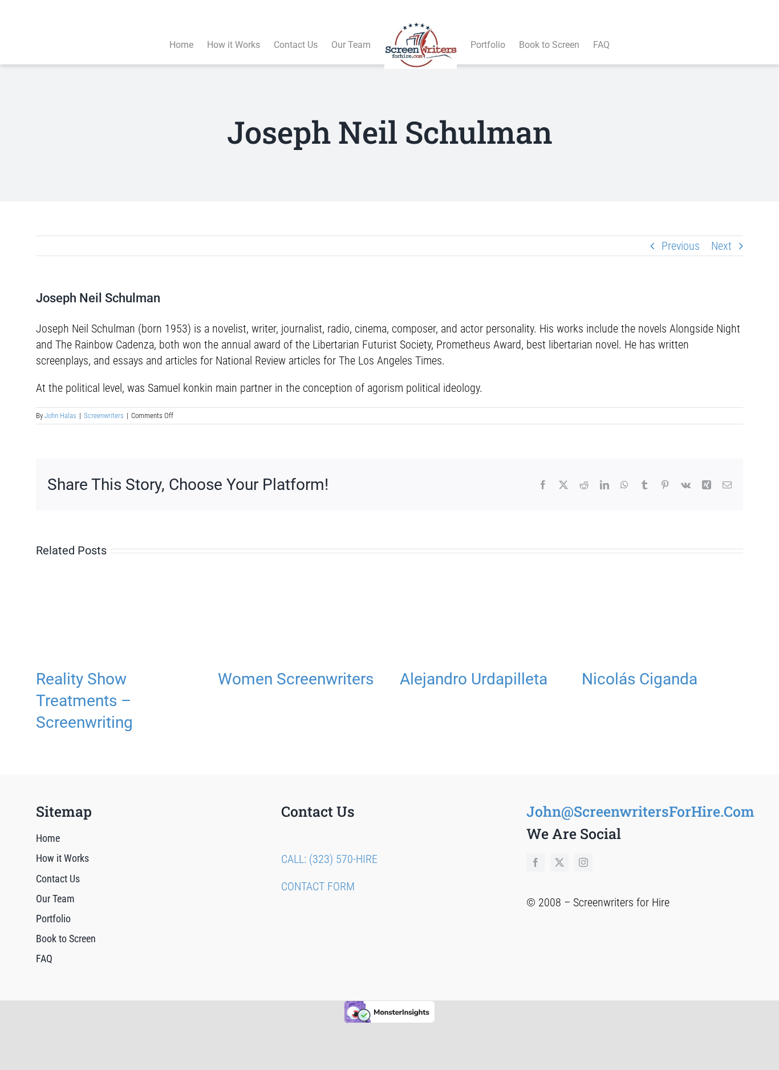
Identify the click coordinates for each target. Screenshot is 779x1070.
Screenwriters (104, 415)
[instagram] (583, 862)
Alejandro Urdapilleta (473, 679)
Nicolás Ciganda (639, 679)
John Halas (60, 415)
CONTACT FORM (318, 886)
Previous (681, 246)
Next (721, 246)
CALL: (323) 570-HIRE (329, 859)
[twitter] (559, 862)
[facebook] (535, 862)
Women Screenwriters (296, 679)
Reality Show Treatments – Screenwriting (84, 701)
